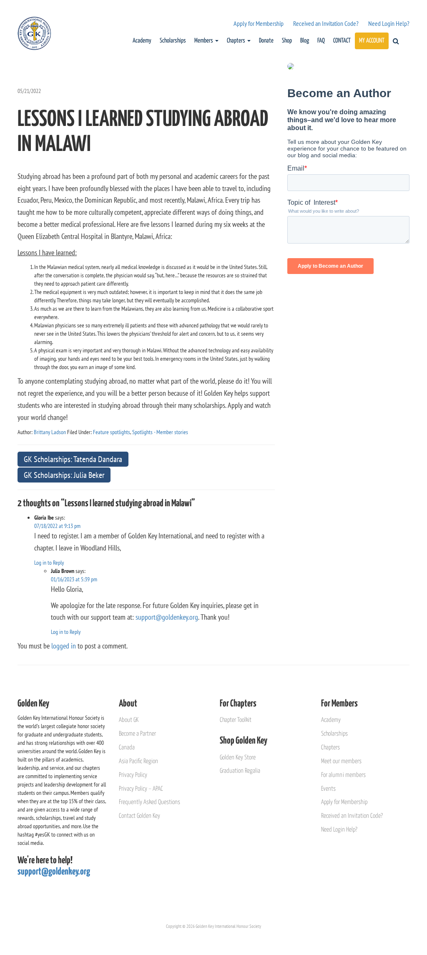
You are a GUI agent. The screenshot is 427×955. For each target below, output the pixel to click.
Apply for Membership (259, 23)
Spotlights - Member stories (160, 432)
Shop (287, 41)
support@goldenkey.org (167, 617)
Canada (127, 747)
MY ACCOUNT (371, 41)
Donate (266, 41)
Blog (304, 41)
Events (328, 789)
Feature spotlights (111, 432)
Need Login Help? (388, 23)
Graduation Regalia (240, 771)
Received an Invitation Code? (326, 23)
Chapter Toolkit (235, 720)
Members (204, 41)
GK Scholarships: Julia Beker (64, 475)
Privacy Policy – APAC (141, 789)
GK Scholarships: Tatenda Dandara (73, 459)
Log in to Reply (49, 562)
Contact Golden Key (139, 816)
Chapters (236, 41)
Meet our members (341, 761)
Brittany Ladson (50, 432)
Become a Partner (137, 734)
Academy (142, 41)
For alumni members (343, 775)
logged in (63, 646)
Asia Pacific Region (138, 761)
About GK (128, 720)
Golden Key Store (238, 757)
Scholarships (173, 41)
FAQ (321, 41)
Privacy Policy (133, 775)
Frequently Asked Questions (149, 802)
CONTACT (342, 41)
